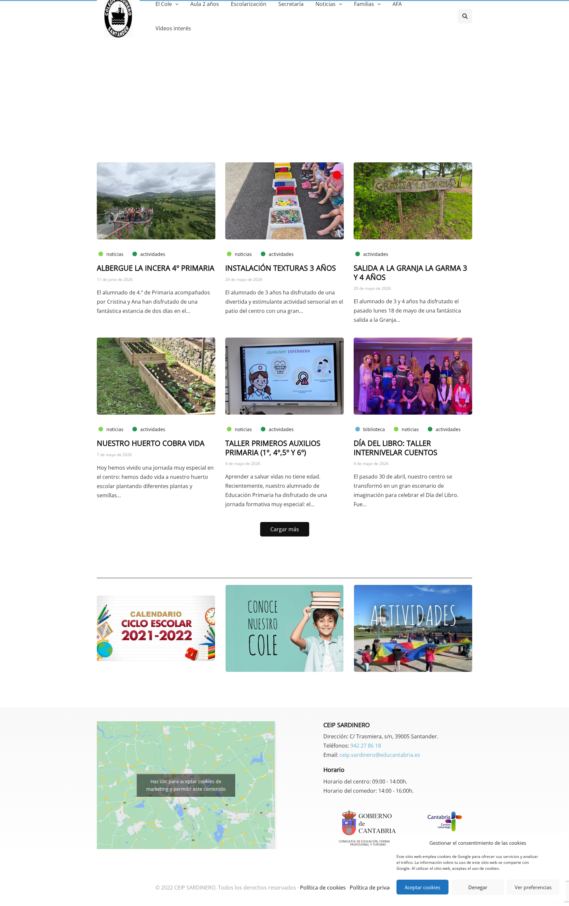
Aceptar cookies (422, 887)
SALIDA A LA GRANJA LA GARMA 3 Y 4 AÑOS (410, 272)
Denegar (477, 887)
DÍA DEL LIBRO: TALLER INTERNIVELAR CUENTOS (395, 447)
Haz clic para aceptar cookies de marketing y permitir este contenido (186, 785)
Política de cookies (323, 887)
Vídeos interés (173, 28)
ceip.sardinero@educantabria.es (379, 754)
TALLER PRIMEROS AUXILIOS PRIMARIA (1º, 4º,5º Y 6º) (272, 447)
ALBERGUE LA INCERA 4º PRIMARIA (155, 268)
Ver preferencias (533, 887)
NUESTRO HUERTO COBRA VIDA (150, 443)
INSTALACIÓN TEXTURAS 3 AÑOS (280, 268)
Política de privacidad (376, 887)
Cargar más (284, 529)
